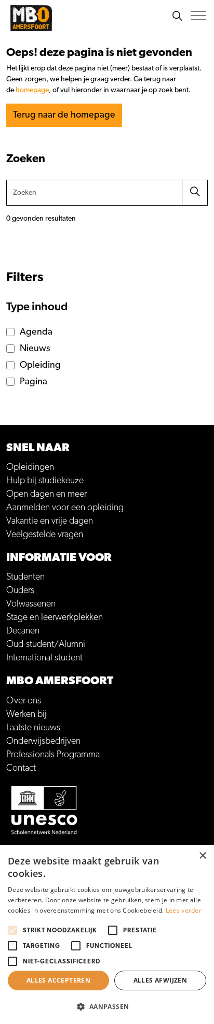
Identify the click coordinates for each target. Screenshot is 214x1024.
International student (44, 657)
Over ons (23, 700)
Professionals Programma (53, 754)
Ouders (20, 590)
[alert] (107, 934)
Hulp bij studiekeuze (45, 480)
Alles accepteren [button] (58, 980)
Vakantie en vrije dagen (49, 521)
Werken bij (26, 714)
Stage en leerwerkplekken (54, 617)
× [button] (202, 856)
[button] (195, 193)
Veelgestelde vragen (44, 534)
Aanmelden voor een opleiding (65, 507)
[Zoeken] (177, 15)
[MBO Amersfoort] (31, 18)
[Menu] (198, 15)
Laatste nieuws (33, 727)
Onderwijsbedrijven (43, 741)
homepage (32, 90)
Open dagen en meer (46, 494)
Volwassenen (31, 604)
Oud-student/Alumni (45, 644)
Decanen (22, 631)
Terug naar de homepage (64, 115)
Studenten (25, 577)
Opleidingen (30, 467)
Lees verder (184, 910)
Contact (21, 768)
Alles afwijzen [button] (160, 980)
